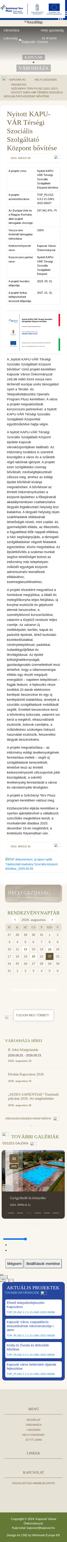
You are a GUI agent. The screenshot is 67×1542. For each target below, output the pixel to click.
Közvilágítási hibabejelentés (33, 1483)
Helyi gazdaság (52, 30)
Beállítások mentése (43, 1264)
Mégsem (14, 1264)
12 (25, 949)
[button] (6, 1213)
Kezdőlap (33, 1419)
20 (33, 956)
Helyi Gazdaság (46, 79)
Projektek (18, 84)
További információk (21, 1292)
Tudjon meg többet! (33, 1015)
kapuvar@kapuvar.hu (41, 1527)
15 (49, 949)
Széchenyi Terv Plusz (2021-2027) (34, 88)
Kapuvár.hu (17, 79)
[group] (33, 1184)
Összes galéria (15, 1143)
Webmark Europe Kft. (46, 1535)
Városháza (11, 30)
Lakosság (10, 38)
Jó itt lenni (49, 38)
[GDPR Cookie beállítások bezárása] (1, 1274)
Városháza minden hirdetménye (28, 1118)
